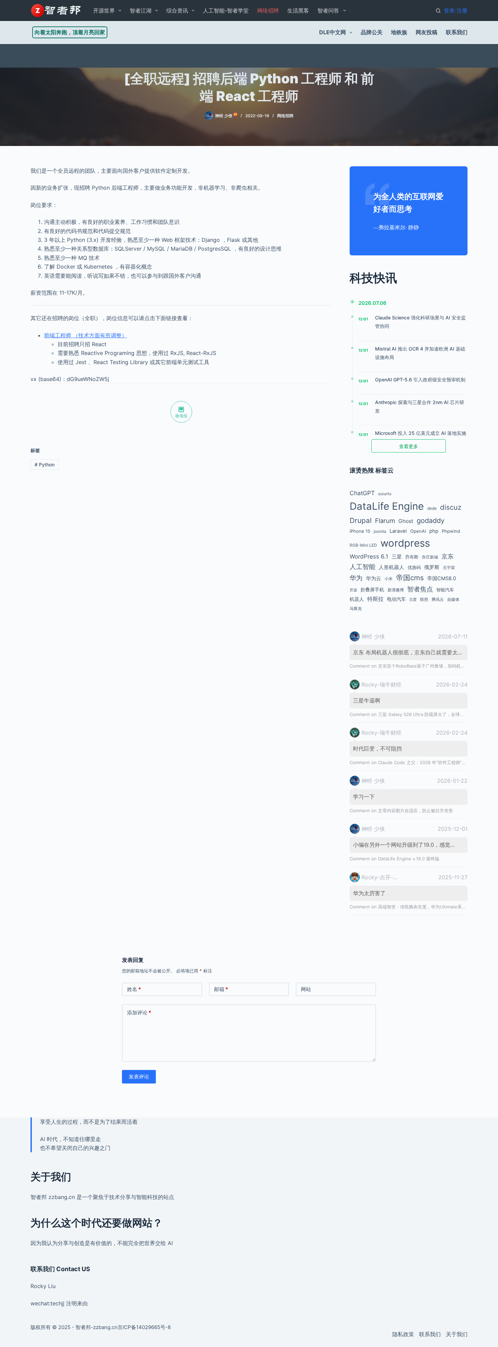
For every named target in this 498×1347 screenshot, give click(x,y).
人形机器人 (391, 567)
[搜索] (438, 10)
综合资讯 (177, 10)
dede (432, 508)
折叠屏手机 (372, 589)
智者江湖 (140, 10)
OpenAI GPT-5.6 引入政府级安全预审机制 (420, 379)
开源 (353, 590)
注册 (462, 10)
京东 (447, 556)
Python (45, 464)
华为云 (373, 578)
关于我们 (457, 1334)
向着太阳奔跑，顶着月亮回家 (70, 32)
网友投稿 (426, 32)
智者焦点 (420, 589)
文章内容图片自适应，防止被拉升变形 (415, 810)
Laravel (398, 531)
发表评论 (139, 1076)
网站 (306, 989)
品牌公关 (371, 32)
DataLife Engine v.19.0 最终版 (408, 858)
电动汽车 (396, 599)
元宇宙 (449, 567)
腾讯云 (438, 599)
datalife (384, 494)
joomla (380, 531)
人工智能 (362, 567)
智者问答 (328, 10)
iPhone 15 (360, 531)
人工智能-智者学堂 (226, 10)
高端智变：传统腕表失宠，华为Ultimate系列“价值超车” (432, 906)
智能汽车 (445, 589)
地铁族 (399, 32)
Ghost (405, 521)
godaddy (430, 521)
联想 (424, 599)
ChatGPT (362, 493)
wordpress (405, 543)
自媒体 (453, 599)
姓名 (134, 989)
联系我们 (457, 32)
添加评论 (139, 1012)
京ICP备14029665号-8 (144, 1327)
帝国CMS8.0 (441, 578)
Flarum (385, 520)
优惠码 (414, 567)
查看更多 (408, 446)
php (433, 531)
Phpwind (451, 531)
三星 (397, 557)
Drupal (361, 520)
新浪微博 (396, 589)
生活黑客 (298, 10)
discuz (450, 507)
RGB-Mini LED (363, 545)
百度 (413, 599)
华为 (356, 578)
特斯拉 (375, 598)
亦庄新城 (430, 557)
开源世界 (104, 10)
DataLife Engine (387, 506)
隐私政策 (403, 1334)
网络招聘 (268, 10)
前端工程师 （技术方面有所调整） (85, 335)
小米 (389, 578)
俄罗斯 (431, 567)
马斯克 (356, 608)
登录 (449, 10)
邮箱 (221, 989)
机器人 (357, 599)
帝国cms (410, 577)
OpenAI (418, 531)
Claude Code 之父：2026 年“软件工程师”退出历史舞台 (433, 762)
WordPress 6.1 (369, 556)
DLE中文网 (332, 32)
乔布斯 (411, 557)
